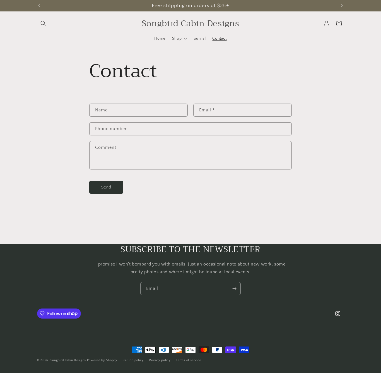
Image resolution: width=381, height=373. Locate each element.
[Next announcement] (342, 5)
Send (106, 187)
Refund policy (133, 360)
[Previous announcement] (39, 5)
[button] (43, 23)
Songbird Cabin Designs (68, 360)
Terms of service (188, 360)
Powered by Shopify (102, 360)
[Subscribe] (234, 288)
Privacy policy (160, 360)
